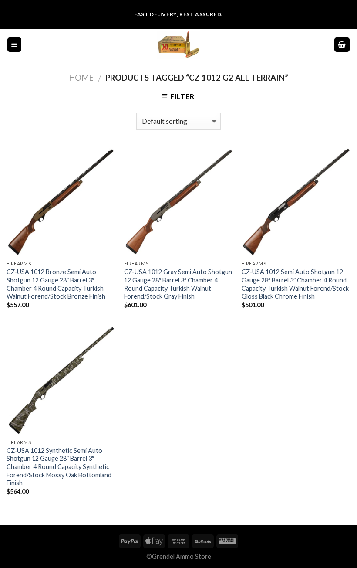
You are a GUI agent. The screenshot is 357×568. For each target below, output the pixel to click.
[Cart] (342, 44)
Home (81, 77)
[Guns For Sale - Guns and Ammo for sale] (178, 45)
